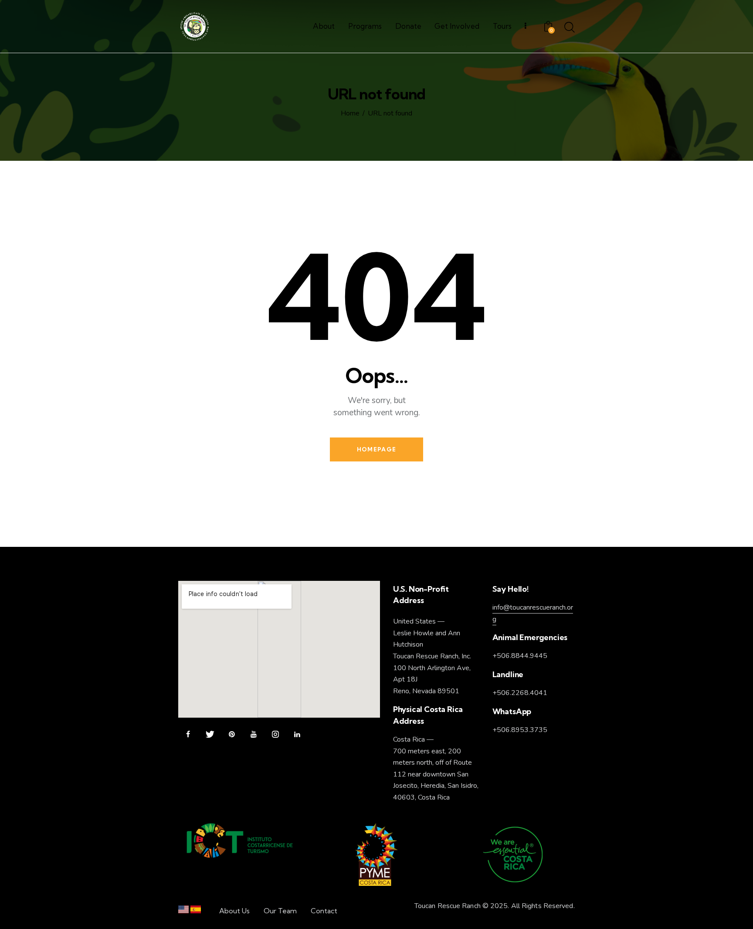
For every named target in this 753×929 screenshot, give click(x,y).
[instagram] (275, 734)
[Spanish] (195, 911)
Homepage (376, 449)
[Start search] (569, 28)
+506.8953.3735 (519, 730)
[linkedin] (297, 734)
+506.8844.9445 (519, 656)
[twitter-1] (210, 734)
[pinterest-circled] (231, 734)
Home (350, 113)
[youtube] (253, 734)
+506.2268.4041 (519, 693)
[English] (183, 911)
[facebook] (188, 734)
